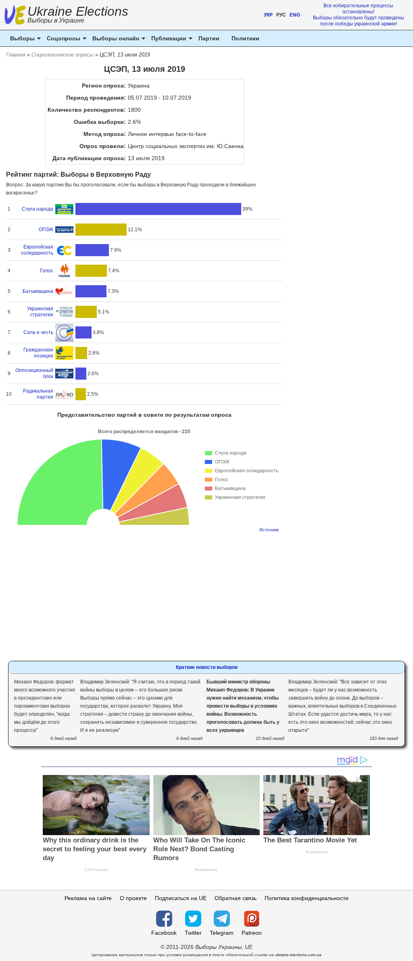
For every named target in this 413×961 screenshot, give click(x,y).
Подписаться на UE (180, 898)
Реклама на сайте (88, 898)
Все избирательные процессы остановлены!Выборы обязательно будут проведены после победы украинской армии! (358, 15)
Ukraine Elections (77, 15)
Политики (245, 38)
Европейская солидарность (37, 250)
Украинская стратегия (40, 312)
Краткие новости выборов (207, 667)
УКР (268, 15)
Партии (208, 38)
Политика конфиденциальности (306, 898)
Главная (15, 55)
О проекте (133, 898)
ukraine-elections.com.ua (298, 955)
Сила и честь (38, 332)
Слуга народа (37, 209)
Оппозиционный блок (34, 373)
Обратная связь (236, 898)
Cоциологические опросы (62, 55)
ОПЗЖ (46, 229)
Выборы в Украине (55, 20)
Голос (46, 271)
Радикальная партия (38, 394)
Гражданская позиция (38, 353)
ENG (295, 15)
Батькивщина (38, 291)
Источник (269, 529)
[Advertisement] (144, 594)
